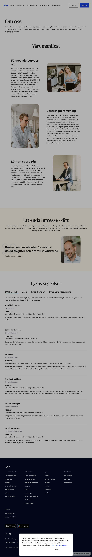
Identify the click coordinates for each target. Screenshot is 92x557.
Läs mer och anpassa (59, 545)
